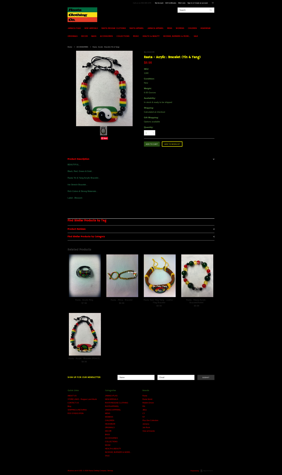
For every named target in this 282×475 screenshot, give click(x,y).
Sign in (189, 3)
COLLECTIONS (122, 36)
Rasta (144, 396)
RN (143, 406)
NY (143, 417)
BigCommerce (207, 470)
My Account (159, 3)
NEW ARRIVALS (91, 28)
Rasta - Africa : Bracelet (121, 300)
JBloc (144, 410)
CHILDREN (192, 28)
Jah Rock (146, 427)
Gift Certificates (170, 3)
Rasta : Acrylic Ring (84, 300)
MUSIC (136, 36)
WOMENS (180, 28)
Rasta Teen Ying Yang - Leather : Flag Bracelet (159, 301)
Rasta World (147, 399)
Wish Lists (182, 3)
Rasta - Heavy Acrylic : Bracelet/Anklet (196, 301)
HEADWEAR (205, 28)
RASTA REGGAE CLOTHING (113, 28)
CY (143, 413)
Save (105, 138)
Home (70, 47)
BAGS (93, 36)
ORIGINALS (73, 36)
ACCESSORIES (106, 36)
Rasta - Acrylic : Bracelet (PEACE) (84, 358)
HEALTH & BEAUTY (151, 36)
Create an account (201, 3)
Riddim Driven (148, 403)
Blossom (149, 52)
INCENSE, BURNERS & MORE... (176, 36)
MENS (169, 28)
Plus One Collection (150, 420)
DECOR (84, 36)
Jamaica (145, 424)
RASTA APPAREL (137, 28)
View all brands (148, 431)
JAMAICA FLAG (74, 28)
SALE (196, 36)
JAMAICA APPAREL (155, 28)
